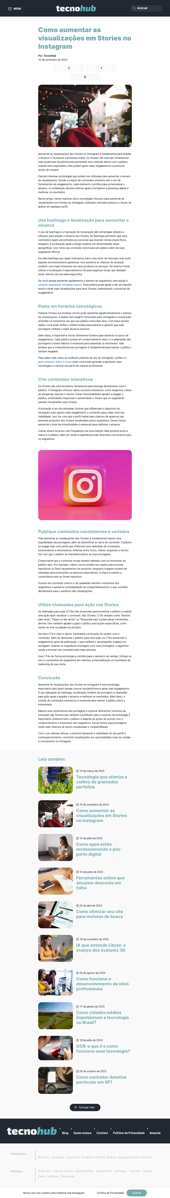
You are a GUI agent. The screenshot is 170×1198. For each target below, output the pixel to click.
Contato (102, 1133)
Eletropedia (67, 1176)
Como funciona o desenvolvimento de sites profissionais (102, 983)
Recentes (43, 1157)
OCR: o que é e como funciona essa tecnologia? (103, 1049)
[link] (32, 1131)
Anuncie (155, 1133)
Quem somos (82, 1133)
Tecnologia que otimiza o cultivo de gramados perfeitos (101, 781)
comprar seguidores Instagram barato (60, 284)
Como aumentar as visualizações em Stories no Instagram (101, 815)
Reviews (111, 1157)
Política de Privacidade (129, 1133)
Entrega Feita (104, 1171)
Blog (65, 1133)
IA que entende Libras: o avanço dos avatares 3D (101, 948)
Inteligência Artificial (93, 1157)
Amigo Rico (44, 1171)
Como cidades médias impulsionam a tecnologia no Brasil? (102, 1017)
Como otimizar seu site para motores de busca (99, 914)
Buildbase (53, 1176)
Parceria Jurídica (63, 1171)
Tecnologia (57, 1157)
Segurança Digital (128, 1157)
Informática (72, 1157)
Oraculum (134, 1171)
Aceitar (136, 1193)
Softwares (146, 1157)
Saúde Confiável (84, 1171)
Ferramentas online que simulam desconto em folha (100, 882)
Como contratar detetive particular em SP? (101, 1080)
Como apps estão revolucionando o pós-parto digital (99, 849)
